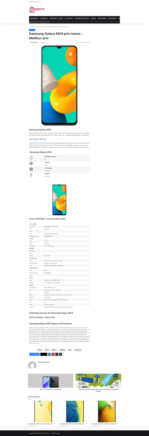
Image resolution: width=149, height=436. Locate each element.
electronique (53, 18)
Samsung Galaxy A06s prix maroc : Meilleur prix (104, 423)
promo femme (68, 18)
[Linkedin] (49, 354)
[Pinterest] (53, 354)
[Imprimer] (60, 354)
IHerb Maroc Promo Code (82, 18)
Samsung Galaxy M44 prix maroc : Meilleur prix (40, 423)
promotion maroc (34, 42)
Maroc (54, 350)
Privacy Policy (112, 18)
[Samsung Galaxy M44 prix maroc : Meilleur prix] (42, 411)
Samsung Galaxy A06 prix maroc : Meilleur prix (72, 423)
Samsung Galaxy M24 (41, 143)
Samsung (78, 350)
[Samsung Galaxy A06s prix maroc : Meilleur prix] (106, 411)
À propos (93, 18)
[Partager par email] (56, 354)
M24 (47, 350)
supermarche (33, 18)
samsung (43, 26)
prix (70, 350)
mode (60, 18)
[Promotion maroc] (37, 9)
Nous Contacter (102, 18)
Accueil (32, 26)
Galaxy (40, 350)
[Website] (39, 365)
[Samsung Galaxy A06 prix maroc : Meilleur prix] (74, 411)
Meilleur (62, 350)
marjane (62, 145)
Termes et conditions (123, 18)
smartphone (43, 18)
